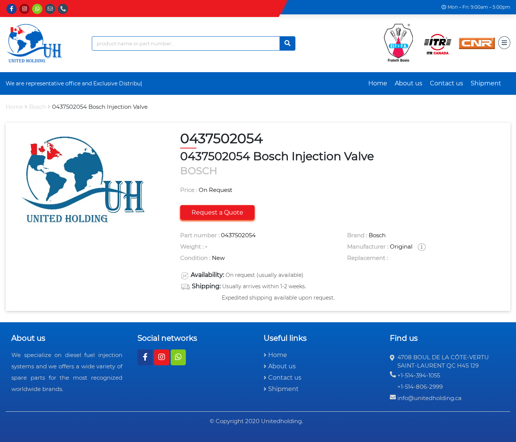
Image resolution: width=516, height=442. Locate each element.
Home (377, 83)
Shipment (486, 83)
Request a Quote (217, 212)
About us (408, 83)
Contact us (446, 83)
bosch (37, 106)
